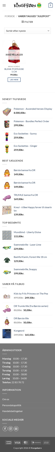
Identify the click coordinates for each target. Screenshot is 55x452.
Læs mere (14, 80)
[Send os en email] (16, 428)
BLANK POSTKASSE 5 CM (14, 70)
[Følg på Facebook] (5, 428)
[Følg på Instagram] (10, 428)
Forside (10, 16)
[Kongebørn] (27, 5)
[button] (4, 5)
